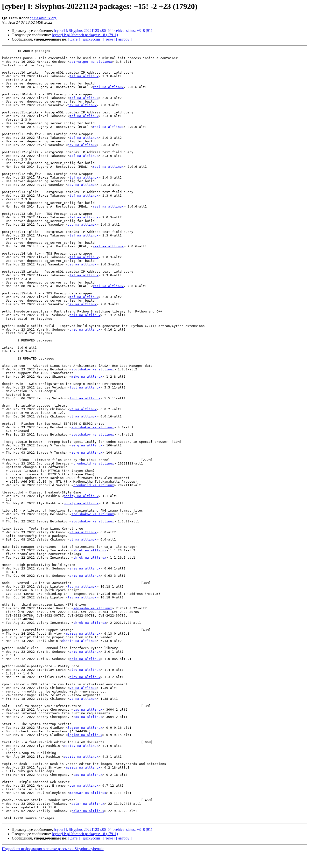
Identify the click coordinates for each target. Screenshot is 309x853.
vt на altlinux (83, 409)
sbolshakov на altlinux (92, 369)
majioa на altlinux (83, 633)
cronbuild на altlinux (93, 463)
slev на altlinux (85, 670)
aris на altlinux (85, 315)
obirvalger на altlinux (91, 61)
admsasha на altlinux (92, 608)
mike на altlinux (86, 376)
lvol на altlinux (85, 387)
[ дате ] (74, 39)
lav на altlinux (82, 586)
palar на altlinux (87, 803)
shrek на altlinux (89, 550)
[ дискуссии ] (91, 39)
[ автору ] (124, 39)
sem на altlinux (84, 785)
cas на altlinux (87, 709)
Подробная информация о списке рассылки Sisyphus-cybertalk (53, 849)
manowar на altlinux (88, 793)
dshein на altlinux (79, 641)
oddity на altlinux (81, 496)
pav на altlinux (82, 105)
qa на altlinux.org (43, 18)
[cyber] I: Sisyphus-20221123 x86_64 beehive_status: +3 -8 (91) (103, 30)
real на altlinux (108, 87)
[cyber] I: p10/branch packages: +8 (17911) (85, 35)
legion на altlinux (85, 727)
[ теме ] (109, 39)
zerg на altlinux (86, 445)
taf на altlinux (84, 76)
